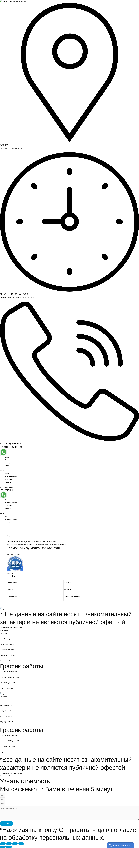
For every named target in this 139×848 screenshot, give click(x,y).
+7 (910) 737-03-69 (11, 447)
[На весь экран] (15, 843)
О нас (7, 457)
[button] (69, 470)
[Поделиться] (9, 843)
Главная (10, 542)
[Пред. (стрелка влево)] (3, 847)
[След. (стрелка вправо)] (9, 847)
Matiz (52, 544)
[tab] (72, 576)
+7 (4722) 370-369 (10, 443)
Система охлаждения (22, 542)
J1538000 (67, 589)
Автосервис (9, 463)
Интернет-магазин (11, 460)
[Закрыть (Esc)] (3, 843)
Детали (14, 576)
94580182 (67, 582)
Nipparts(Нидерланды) (72, 596)
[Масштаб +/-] (21, 843)
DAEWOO (63, 544)
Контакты (8, 465)
